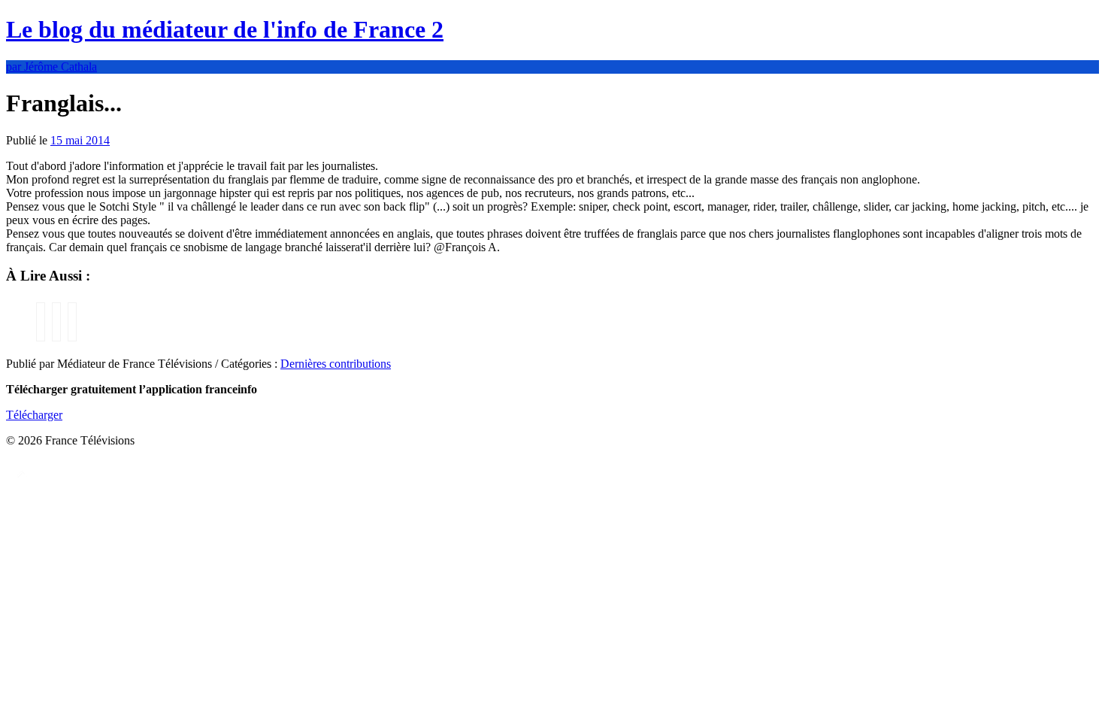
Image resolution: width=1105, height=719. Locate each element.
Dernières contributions (335, 363)
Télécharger (34, 414)
